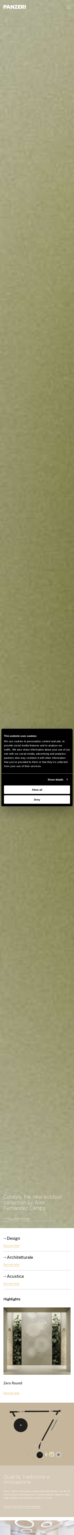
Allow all (37, 789)
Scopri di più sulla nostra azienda (21, 1506)
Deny (37, 799)
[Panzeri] (14, 7)
